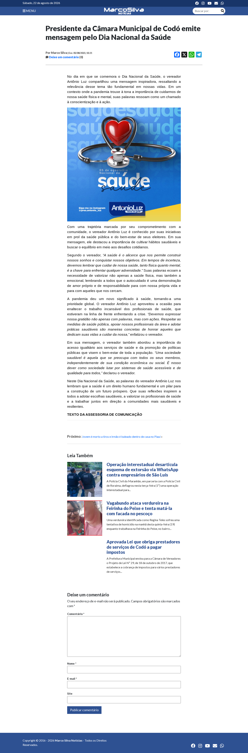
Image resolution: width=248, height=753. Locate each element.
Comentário (75, 613)
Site (69, 693)
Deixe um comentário (64, 57)
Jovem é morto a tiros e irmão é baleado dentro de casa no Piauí (121, 436)
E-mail (72, 678)
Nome (71, 663)
